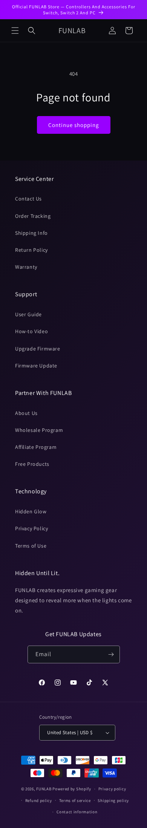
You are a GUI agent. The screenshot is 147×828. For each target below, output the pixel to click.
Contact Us (28, 198)
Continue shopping (73, 125)
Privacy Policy (31, 528)
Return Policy (31, 249)
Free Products (32, 464)
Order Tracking (33, 216)
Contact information (77, 811)
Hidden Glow (31, 511)
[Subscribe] (111, 654)
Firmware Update (36, 365)
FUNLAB (43, 788)
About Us (26, 413)
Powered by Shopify (71, 788)
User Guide (28, 314)
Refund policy (38, 800)
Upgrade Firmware (37, 348)
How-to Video (31, 331)
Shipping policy (113, 800)
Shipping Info (31, 233)
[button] (15, 30)
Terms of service (75, 800)
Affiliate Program (36, 447)
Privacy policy (112, 788)
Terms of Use (30, 545)
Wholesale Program (39, 430)
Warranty (26, 266)
